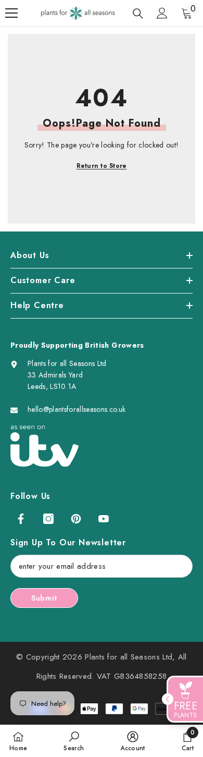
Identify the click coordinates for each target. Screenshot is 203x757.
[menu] (11, 13)
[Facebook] (20, 518)
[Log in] (162, 13)
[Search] (138, 13)
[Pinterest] (76, 518)
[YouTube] (103, 518)
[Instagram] (48, 518)
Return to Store (102, 165)
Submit (44, 598)
